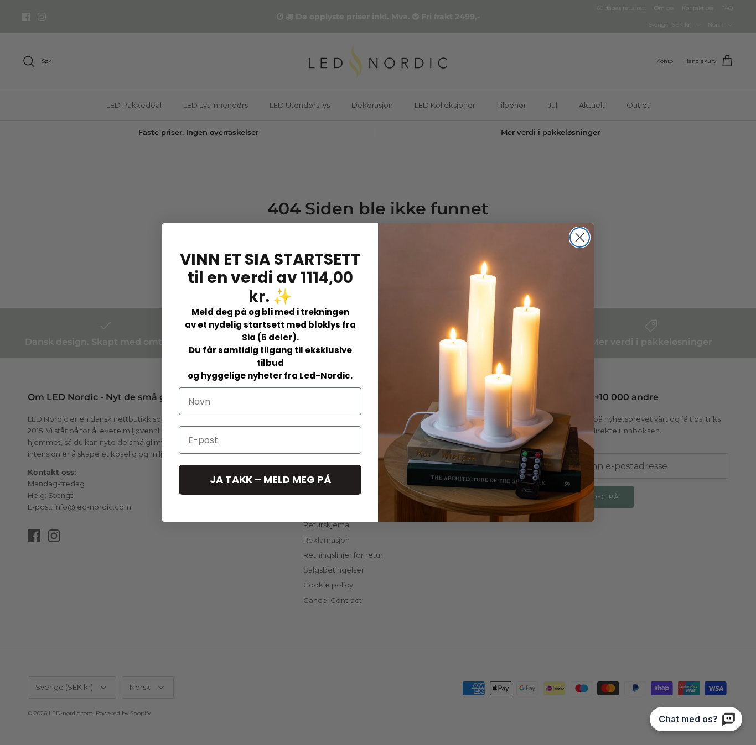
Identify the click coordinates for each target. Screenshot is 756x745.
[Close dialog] (579, 237)
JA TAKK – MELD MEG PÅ (270, 479)
